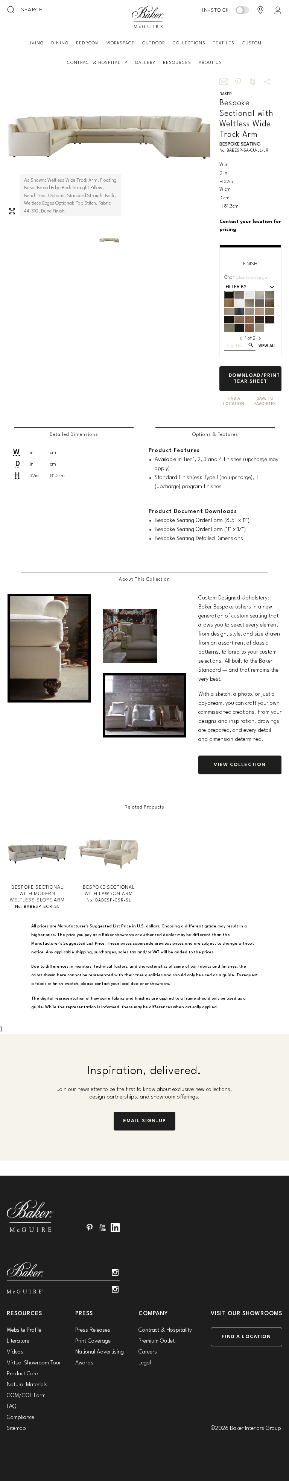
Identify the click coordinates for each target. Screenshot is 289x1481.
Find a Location (246, 1336)
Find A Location (233, 401)
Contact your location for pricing (250, 225)
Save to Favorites (265, 401)
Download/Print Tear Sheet (254, 378)
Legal (144, 1363)
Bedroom (87, 43)
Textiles (223, 43)
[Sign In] (277, 10)
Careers (147, 1352)
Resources (177, 63)
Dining (59, 43)
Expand (12, 211)
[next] (260, 338)
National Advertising (99, 1352)
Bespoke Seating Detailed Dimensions (199, 539)
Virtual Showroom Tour (34, 1363)
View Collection (240, 764)
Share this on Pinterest (238, 81)
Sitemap (16, 1428)
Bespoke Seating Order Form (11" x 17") (200, 530)
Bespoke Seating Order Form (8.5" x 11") (202, 521)
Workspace (120, 43)
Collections (189, 43)
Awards (84, 1363)
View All (268, 346)
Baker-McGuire (148, 17)
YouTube (102, 1227)
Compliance (20, 1417)
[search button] (11, 10)
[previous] (241, 338)
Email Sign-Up (144, 1120)
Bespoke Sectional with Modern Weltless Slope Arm (37, 894)
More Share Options (266, 81)
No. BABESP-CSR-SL (109, 900)
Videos (15, 1352)
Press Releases (92, 1330)
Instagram (115, 1272)
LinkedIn (115, 1227)
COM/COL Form (26, 1396)
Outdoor (153, 43)
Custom (252, 43)
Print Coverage (93, 1341)
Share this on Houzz (252, 81)
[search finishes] (250, 345)
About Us (210, 63)
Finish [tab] (250, 263)
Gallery (145, 63)
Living (35, 43)
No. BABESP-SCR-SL (37, 907)
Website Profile (24, 1330)
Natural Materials (27, 1385)
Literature (18, 1341)
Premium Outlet (156, 1341)
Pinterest (89, 1227)
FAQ (11, 1407)
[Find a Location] (260, 10)
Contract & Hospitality (97, 63)
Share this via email (223, 81)
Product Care (22, 1374)
